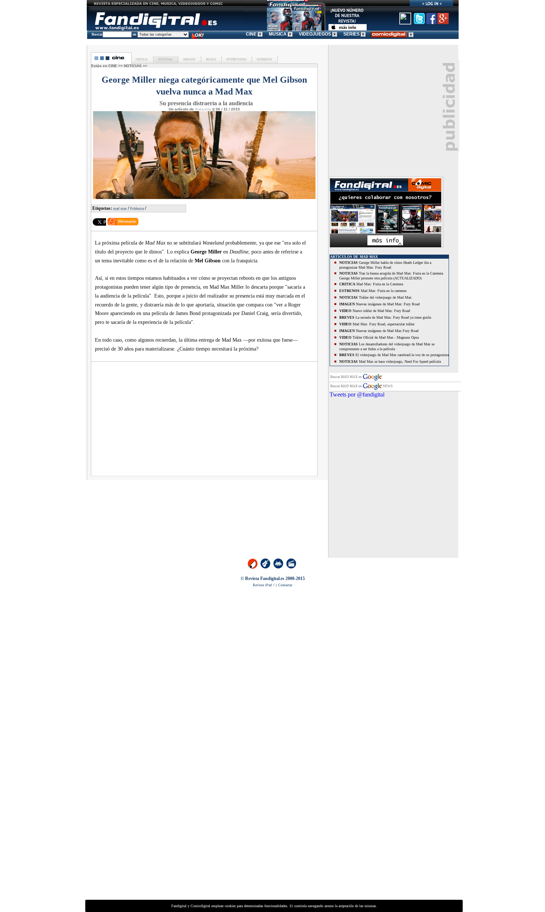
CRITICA (142, 59)
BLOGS (210, 59)
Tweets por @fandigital (357, 394)
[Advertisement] (158, 421)
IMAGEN (188, 59)
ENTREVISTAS (236, 59)
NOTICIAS (165, 59)
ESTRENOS (264, 59)
